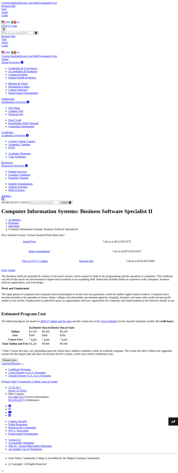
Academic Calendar (19, 144)
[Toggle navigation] (3, 29)
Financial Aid (15, 114)
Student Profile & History (22, 77)
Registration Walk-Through (23, 123)
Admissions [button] (7, 98)
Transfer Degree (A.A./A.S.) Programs (29, 375)
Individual (13, 226)
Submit (65, 202)
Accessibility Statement (21, 442)
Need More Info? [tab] (55, 235)
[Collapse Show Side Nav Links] (23, 364)
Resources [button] (7, 162)
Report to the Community (22, 427)
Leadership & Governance (22, 68)
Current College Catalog (21, 141)
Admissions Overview (14, 102)
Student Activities (18, 186)
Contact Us (14, 439)
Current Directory (11, 363)
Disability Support (18, 177)
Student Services (17, 171)
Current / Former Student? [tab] (31, 235)
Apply (4, 12)
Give (54, 2)
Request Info (8, 6)
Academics (14, 219)
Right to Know (16, 190)
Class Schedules (17, 156)
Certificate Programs (19, 369)
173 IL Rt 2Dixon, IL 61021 (17, 389)
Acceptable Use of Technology (25, 449)
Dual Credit (14, 120)
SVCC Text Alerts (18, 430)
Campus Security (17, 421)
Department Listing (19, 86)
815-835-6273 (16, 400)
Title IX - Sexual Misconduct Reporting (30, 445)
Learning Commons (19, 174)
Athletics (6, 195)
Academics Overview (13, 135)
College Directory (18, 89)
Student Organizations (20, 183)
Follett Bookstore (17, 424)
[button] (3, 199)
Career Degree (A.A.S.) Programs (27, 372)
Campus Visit (15, 111)
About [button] (4, 59)
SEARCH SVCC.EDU (14, 202)
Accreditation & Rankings (22, 71)
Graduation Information (21, 126)
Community (45, 2)
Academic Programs (19, 153)
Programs (13, 222)
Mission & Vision (18, 83)
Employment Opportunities (23, 93)
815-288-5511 (16, 396)
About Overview (11, 62)
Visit (3, 9)
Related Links (10, 360)
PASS (11, 147)
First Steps (14, 107)
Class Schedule (109, 321)
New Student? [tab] (9, 235)
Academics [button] (7, 132)
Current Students (10, 2)
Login (4, 15)
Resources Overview (13, 165)
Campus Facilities (18, 74)
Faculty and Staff (29, 2)
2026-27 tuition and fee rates (56, 321)
